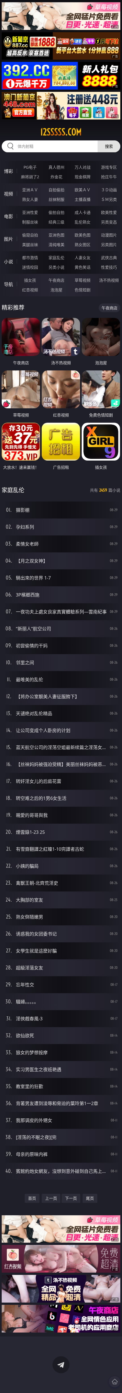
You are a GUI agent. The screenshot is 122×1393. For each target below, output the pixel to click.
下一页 (71, 1198)
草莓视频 (83, 280)
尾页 (90, 1198)
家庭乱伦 (56, 257)
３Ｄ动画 (109, 189)
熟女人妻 (30, 199)
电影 (8, 216)
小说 (8, 262)
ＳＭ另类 (109, 199)
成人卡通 (83, 212)
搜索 (109, 146)
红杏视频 (30, 289)
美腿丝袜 (30, 244)
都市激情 (30, 257)
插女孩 (30, 280)
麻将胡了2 (30, 176)
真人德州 (56, 167)
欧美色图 (83, 235)
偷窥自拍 (30, 235)
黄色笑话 (83, 267)
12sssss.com (61, 132)
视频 (8, 194)
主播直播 (83, 199)
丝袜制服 (56, 199)
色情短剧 (83, 289)
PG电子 (30, 167)
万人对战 (83, 167)
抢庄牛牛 (109, 176)
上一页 (51, 1198)
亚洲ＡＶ (30, 189)
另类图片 (109, 244)
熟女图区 (83, 244)
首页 (32, 1198)
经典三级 (56, 222)
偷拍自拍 (56, 212)
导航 (8, 284)
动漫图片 (109, 235)
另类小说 (56, 267)
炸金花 (56, 176)
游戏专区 (109, 167)
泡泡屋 (56, 289)
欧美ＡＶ (83, 189)
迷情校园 (30, 267)
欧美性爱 (109, 212)
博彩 (8, 171)
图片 (8, 239)
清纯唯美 (56, 244)
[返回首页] (114, 1381)
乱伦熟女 (83, 222)
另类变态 (109, 222)
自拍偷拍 (56, 189)
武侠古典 (109, 257)
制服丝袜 (30, 222)
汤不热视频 (109, 280)
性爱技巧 (109, 267)
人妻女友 (83, 257)
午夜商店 (56, 280)
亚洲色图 (56, 235)
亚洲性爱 (30, 212)
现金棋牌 (83, 176)
